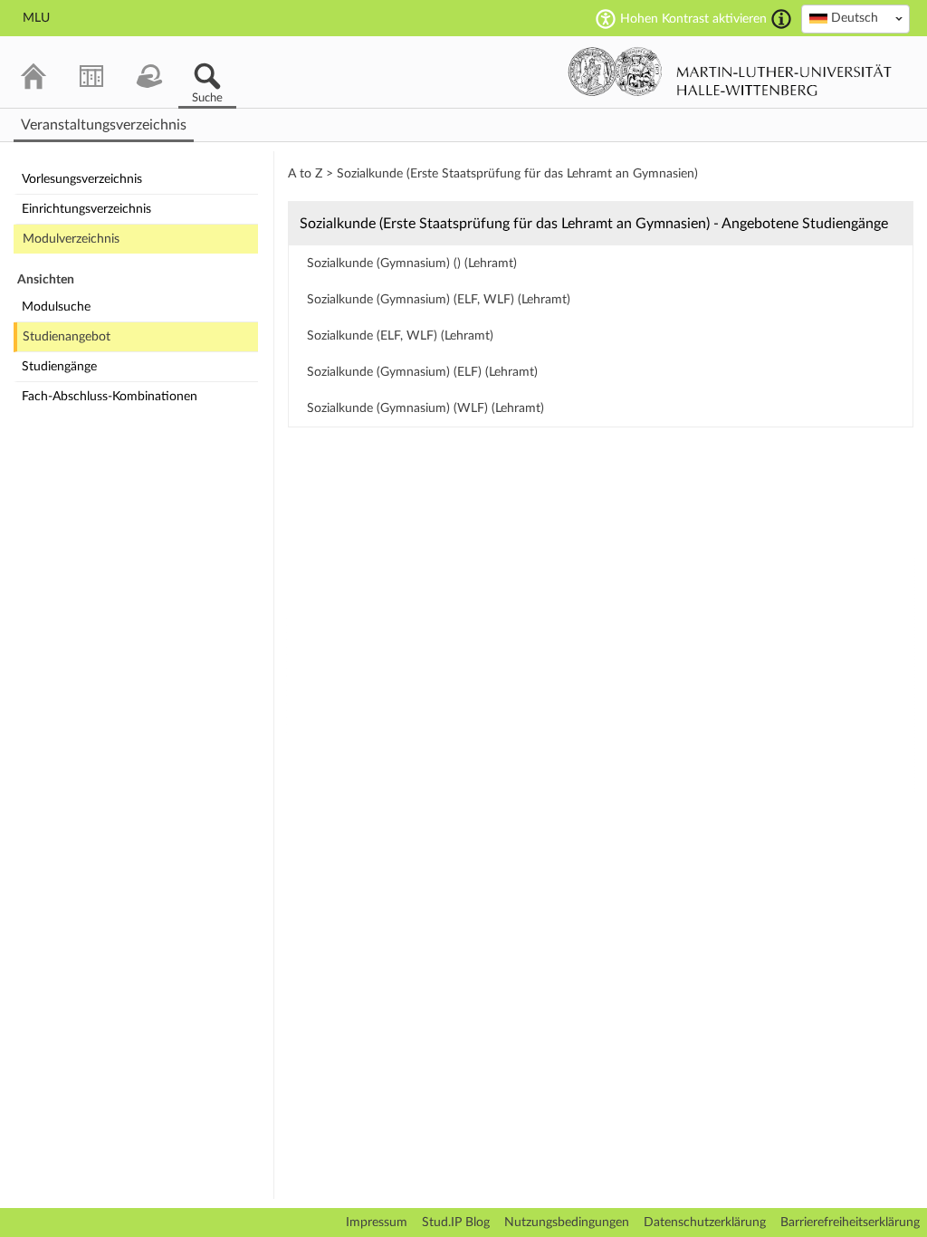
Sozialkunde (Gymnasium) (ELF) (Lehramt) (422, 372)
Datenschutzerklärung (705, 1222)
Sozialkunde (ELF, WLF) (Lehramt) (400, 336)
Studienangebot (66, 337)
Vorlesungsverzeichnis (82, 179)
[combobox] (855, 19)
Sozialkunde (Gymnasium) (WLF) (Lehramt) (425, 408)
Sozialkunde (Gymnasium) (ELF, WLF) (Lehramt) (438, 299)
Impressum (376, 1222)
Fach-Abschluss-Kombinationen (109, 396)
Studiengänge (59, 366)
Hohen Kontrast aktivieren (693, 19)
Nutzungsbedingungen (566, 1222)
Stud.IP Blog (456, 1222)
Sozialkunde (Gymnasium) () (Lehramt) (412, 263)
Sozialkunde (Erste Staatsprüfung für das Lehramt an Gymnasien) (517, 174)
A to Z (305, 174)
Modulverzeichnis (71, 239)
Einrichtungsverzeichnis (86, 209)
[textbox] (855, 18)
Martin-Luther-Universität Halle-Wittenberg (730, 71)
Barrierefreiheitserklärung (850, 1222)
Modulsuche (56, 307)
